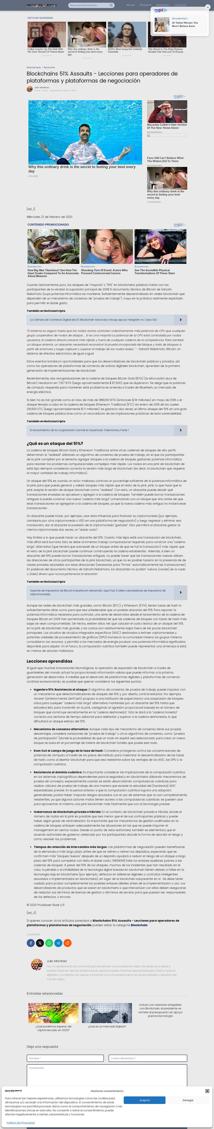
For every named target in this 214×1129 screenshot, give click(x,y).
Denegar (188, 1100)
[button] (207, 1091)
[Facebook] (31, 943)
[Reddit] (68, 943)
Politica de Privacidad (21, 1123)
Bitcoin (131, 5)
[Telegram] (58, 943)
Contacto (180, 5)
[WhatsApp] (49, 943)
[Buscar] (111, 5)
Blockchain (163, 5)
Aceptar (145, 1100)
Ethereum (146, 5)
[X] (40, 943)
